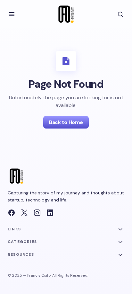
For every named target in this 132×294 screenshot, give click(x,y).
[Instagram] (37, 212)
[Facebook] (11, 212)
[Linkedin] (50, 212)
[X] (24, 212)
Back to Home (66, 122)
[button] (11, 14)
